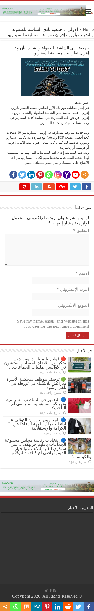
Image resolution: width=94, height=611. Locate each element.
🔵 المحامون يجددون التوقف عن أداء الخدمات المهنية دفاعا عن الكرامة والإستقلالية (37, 424)
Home (88, 29)
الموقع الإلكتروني (73, 305)
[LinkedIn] (31, 175)
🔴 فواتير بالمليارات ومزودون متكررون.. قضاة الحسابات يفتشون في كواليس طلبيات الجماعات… (35, 362)
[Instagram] (58, 175)
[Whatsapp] (49, 175)
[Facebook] (13, 175)
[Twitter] (22, 175)
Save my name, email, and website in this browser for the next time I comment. (53, 323)
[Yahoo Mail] (67, 175)
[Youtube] (76, 175)
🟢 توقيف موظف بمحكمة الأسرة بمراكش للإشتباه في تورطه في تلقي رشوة (36, 383)
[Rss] (54, 590)
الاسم (82, 273)
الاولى (72, 29)
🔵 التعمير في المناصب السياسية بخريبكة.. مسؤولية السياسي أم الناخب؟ (36, 403)
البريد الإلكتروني (73, 289)
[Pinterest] (40, 175)
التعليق (81, 230)
